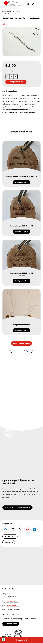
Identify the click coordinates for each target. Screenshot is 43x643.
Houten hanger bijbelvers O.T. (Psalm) (21, 176)
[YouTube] (27, 529)
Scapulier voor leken (21, 324)
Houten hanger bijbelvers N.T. (21, 226)
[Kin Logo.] (13, 4)
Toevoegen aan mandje (16, 82)
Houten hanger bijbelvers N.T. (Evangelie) (21, 274)
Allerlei (15, 12)
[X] (20, 529)
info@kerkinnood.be (13, 606)
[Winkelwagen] (32, 4)
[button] (28, 4)
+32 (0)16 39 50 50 (12, 602)
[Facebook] (5, 529)
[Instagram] (13, 529)
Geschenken (6, 12)
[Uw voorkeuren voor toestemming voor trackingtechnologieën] (3, 639)
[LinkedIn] (34, 529)
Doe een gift (21, 640)
